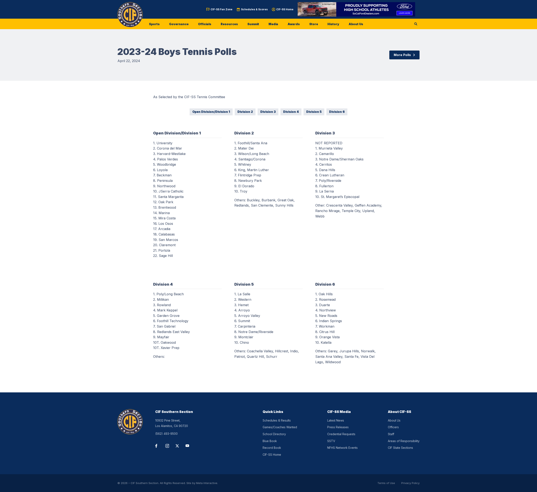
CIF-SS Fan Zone (221, 9)
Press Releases (338, 427)
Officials (204, 24)
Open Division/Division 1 (211, 111)
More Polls (402, 55)
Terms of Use (386, 483)
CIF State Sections (400, 447)
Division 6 (337, 111)
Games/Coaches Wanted (280, 427)
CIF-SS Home (284, 9)
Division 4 (291, 111)
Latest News (335, 420)
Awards (294, 24)
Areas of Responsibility (404, 441)
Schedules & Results (277, 420)
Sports (154, 24)
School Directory (274, 434)
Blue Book (270, 441)
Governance (179, 24)
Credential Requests (341, 434)
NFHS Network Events (342, 447)
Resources (229, 24)
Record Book (272, 447)
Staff (391, 434)
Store (313, 24)
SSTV (331, 441)
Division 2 (245, 111)
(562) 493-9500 (166, 433)
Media (273, 24)
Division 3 (268, 111)
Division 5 (314, 111)
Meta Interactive (206, 483)
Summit (253, 24)
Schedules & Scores (254, 9)
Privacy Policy (410, 483)
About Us (356, 24)
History (333, 24)
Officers (393, 427)
